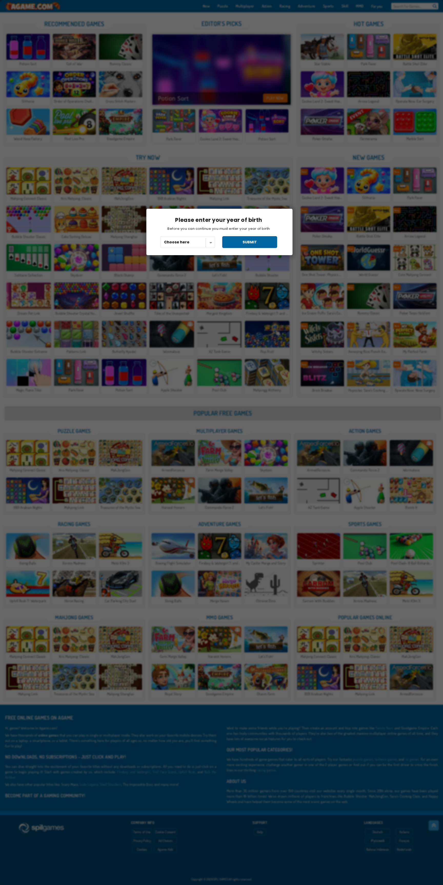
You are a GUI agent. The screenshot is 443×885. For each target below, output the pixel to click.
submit (250, 242)
